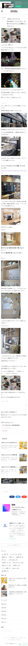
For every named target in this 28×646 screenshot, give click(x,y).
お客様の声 (19, 557)
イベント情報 (6, 568)
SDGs (11, 557)
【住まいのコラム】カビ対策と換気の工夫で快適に (13, 454)
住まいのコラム (18, 562)
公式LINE (4, 431)
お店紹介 (16, 565)
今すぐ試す (18, 6)
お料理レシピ (6, 562)
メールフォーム (6, 428)
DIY (4, 560)
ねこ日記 (5, 554)
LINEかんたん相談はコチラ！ (14, 545)
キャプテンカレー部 (16, 554)
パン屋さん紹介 (13, 560)
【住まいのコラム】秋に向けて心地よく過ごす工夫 (13, 442)
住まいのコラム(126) (4, 401)
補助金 (4, 557)
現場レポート (6, 565)
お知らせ (15, 568)
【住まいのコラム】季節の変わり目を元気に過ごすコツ (14, 467)
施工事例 (5, 571)
